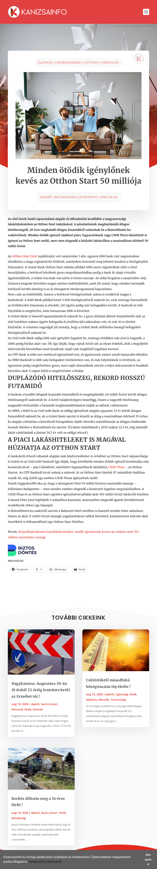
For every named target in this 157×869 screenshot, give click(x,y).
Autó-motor (49, 704)
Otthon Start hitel (24, 256)
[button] (63, 862)
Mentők (103, 699)
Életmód (45, 62)
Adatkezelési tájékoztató (45, 861)
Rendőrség (18, 818)
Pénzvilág (110, 62)
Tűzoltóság (118, 699)
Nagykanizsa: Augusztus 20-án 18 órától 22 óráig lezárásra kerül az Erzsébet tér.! (40, 690)
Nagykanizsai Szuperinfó (76, 197)
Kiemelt (38, 709)
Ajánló (35, 704)
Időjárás (91, 699)
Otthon (91, 62)
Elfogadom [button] (148, 859)
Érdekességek (69, 62)
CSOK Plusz (116, 467)
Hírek (27, 709)
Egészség (122, 694)
